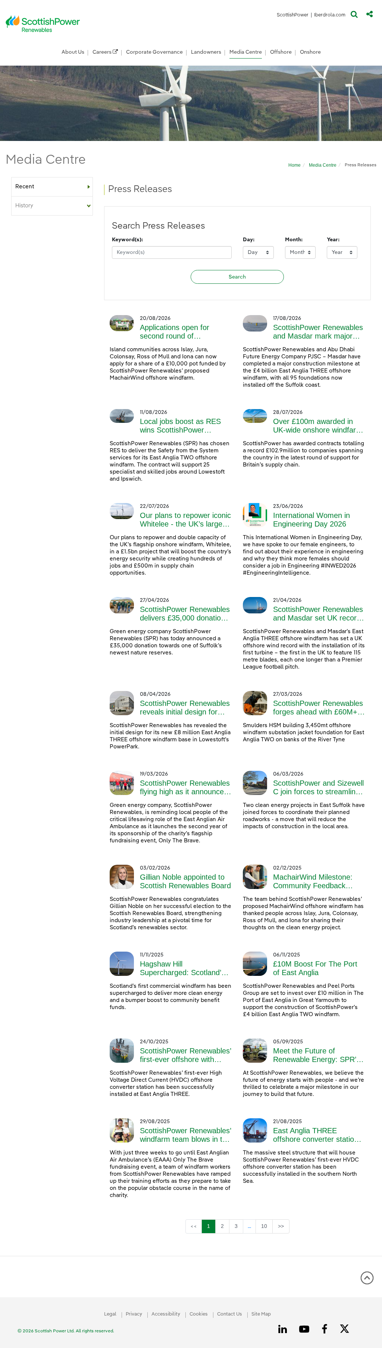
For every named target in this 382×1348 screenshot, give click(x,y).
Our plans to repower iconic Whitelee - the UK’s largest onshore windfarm (185, 519)
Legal (110, 1314)
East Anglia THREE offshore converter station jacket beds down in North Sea (316, 1135)
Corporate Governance (154, 52)
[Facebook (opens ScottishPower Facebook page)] (326, 1329)
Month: (294, 239)
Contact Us (229, 1314)
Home (294, 165)
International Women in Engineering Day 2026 (311, 519)
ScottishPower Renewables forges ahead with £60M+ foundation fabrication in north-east (318, 707)
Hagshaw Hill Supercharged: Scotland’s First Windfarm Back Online (185, 968)
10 (267, 1226)
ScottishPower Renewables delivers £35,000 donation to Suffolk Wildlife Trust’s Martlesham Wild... (185, 613)
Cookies (199, 1314)
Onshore (310, 52)
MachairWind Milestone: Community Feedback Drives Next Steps (313, 881)
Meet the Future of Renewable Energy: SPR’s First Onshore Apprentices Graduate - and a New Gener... (316, 1055)
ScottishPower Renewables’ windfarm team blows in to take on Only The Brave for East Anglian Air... (185, 1135)
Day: (248, 239)
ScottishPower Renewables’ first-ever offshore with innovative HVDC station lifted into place (185, 1055)
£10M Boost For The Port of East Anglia (315, 968)
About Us (73, 52)
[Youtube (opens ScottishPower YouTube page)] (305, 1329)
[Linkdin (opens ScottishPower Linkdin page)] (283, 1329)
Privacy (134, 1314)
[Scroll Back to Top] (367, 1280)
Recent (24, 186)
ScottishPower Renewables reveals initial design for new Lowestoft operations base (185, 707)
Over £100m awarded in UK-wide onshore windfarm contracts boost (317, 425)
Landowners (206, 52)
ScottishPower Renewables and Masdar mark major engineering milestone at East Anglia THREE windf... (318, 331)
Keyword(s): (127, 239)
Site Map (261, 1314)
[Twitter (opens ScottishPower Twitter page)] (347, 1329)
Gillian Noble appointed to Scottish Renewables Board (185, 881)
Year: (333, 239)
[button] (354, 16)
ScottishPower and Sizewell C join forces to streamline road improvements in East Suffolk (318, 787)
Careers (103, 52)
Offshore (281, 52)
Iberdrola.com (330, 16)
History (24, 205)
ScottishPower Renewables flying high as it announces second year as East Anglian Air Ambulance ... (185, 787)
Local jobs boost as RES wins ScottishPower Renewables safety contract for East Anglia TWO (186, 425)
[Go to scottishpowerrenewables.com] (43, 23)
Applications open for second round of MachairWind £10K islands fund (184, 331)
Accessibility (165, 1314)
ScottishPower (293, 16)
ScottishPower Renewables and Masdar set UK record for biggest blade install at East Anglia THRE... (318, 613)
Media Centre (245, 52)
